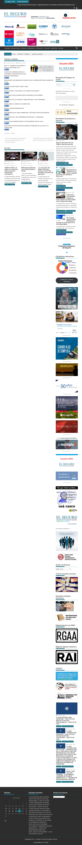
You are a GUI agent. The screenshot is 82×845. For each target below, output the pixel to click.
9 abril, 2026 (70, 215)
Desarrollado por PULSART (41, 842)
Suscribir (60, 48)
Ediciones (7, 48)
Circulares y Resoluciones (67, 726)
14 (19, 808)
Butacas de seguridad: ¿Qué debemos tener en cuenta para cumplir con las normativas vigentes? (15, 140)
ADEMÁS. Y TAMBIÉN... (10, 133)
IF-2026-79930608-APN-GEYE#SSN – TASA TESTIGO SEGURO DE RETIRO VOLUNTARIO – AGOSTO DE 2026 (39, 804)
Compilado (23, 48)
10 (6, 808)
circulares (59, 726)
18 (9, 811)
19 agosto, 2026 (43, 161)
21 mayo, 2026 (60, 140)
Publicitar (47, 48)
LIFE (67, 163)
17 (6, 811)
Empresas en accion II (61, 230)
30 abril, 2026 (71, 192)
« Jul (5, 821)
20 (16, 811)
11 (9, 808)
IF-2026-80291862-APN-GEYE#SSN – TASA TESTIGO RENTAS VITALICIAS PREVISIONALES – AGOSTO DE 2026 (39, 799)
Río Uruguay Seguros (61, 234)
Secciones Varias (15, 48)
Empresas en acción (61, 163)
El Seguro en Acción (21, 63)
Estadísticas (54, 48)
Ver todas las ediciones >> (63, 528)
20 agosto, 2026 (9, 161)
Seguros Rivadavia (60, 189)
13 (16, 808)
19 (12, 811)
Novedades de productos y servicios (64, 165)
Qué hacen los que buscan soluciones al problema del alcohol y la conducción (43, 139)
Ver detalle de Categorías (66, 105)
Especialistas (39, 48)
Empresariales (31, 48)
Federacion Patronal (70, 210)
